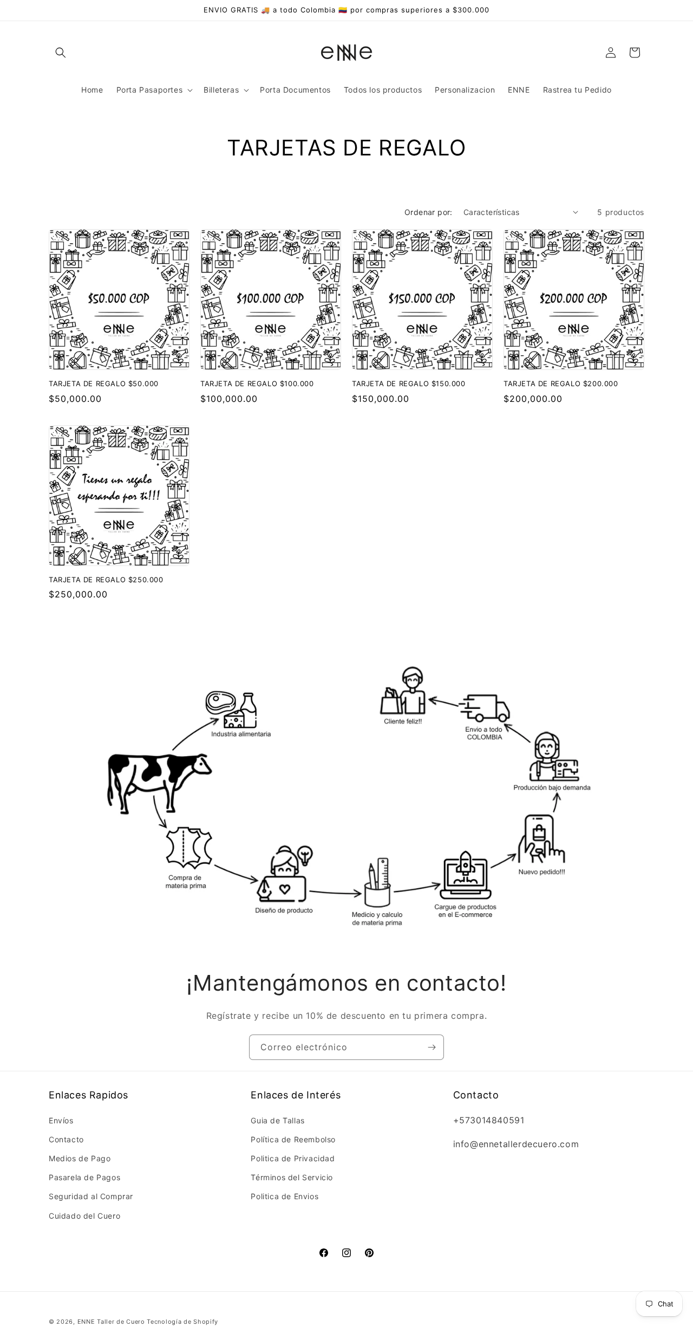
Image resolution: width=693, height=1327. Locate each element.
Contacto (66, 1139)
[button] (61, 52)
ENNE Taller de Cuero (111, 1321)
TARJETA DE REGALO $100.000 (257, 383)
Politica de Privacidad (293, 1158)
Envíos (61, 1119)
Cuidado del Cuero (84, 1215)
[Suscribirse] (431, 1047)
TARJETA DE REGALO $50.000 (104, 383)
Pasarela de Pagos (84, 1177)
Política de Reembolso (293, 1139)
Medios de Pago (79, 1158)
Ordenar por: (428, 212)
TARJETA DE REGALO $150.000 (409, 383)
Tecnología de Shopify (182, 1321)
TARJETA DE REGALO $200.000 (561, 383)
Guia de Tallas (277, 1119)
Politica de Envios (284, 1196)
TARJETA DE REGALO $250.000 (106, 579)
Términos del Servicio (292, 1177)
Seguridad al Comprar (91, 1196)
